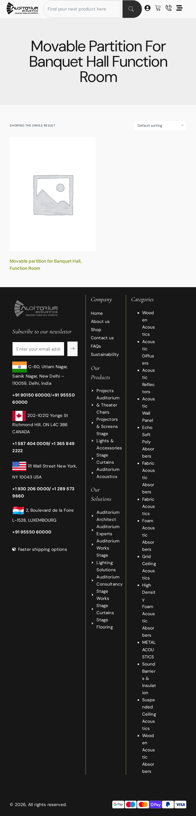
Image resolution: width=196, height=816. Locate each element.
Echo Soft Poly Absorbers (148, 442)
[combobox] (81, 9)
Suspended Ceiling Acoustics (149, 714)
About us (100, 321)
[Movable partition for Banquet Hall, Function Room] (52, 194)
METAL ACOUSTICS (149, 649)
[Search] (132, 9)
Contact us (102, 338)
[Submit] (72, 348)
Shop (96, 329)
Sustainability (103, 354)
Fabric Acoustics (148, 506)
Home (97, 313)
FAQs (96, 346)
